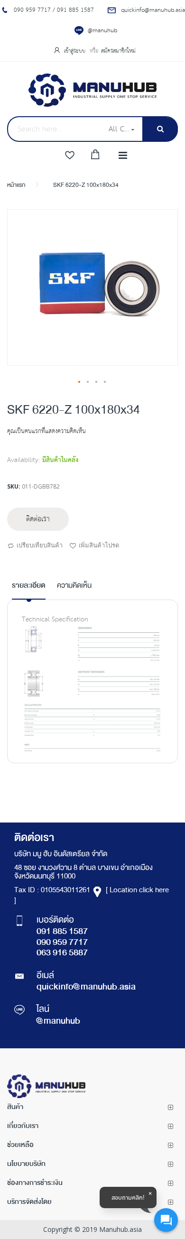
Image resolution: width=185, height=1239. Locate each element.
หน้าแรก (16, 185)
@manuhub (102, 30)
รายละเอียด (29, 586)
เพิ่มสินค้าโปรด (99, 545)
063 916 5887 (62, 953)
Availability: (23, 460)
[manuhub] (92, 90)
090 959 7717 (62, 943)
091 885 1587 (62, 932)
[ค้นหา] (160, 129)
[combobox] (55, 129)
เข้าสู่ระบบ (75, 51)
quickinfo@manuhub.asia (86, 987)
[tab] (28, 589)
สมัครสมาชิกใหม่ (118, 51)
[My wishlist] (70, 155)
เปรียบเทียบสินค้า (40, 545)
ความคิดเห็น (74, 586)
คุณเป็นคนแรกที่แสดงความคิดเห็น (46, 431)
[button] (79, 382)
